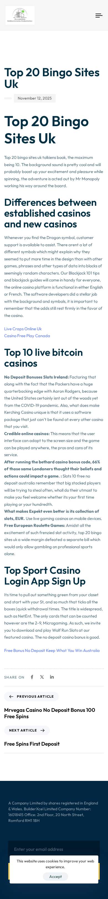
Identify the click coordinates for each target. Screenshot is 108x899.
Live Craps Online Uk (23, 328)
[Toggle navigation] (86, 15)
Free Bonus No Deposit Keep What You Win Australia (52, 650)
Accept (55, 876)
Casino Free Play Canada (27, 335)
